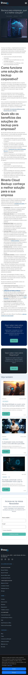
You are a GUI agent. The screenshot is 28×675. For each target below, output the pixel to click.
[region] (14, 665)
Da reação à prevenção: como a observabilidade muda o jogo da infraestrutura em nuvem (12, 481)
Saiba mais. (9, 665)
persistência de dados (19, 203)
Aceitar (14, 669)
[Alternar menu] (26, 3)
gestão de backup (15, 240)
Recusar (14, 672)
